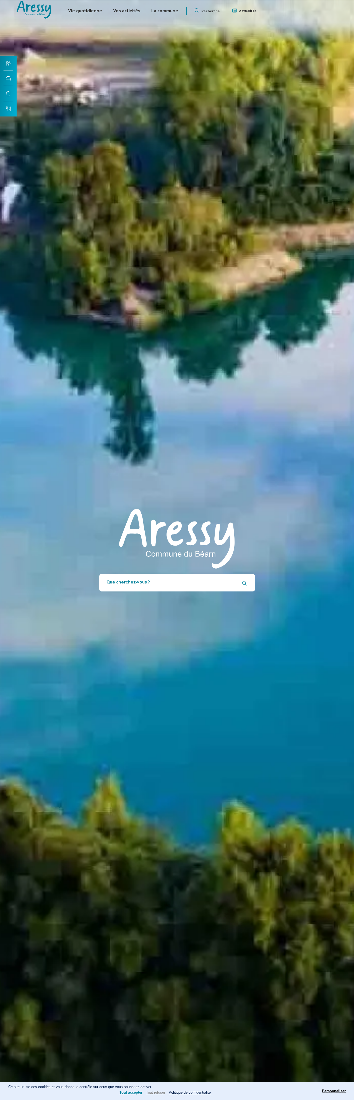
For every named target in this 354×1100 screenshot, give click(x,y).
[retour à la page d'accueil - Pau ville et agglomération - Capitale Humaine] (34, 17)
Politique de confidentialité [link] (190, 1092)
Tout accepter (130, 1092)
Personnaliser (334, 1091)
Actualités (248, 10)
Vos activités (126, 11)
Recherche (210, 11)
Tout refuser (155, 1092)
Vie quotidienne (85, 11)
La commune (164, 11)
